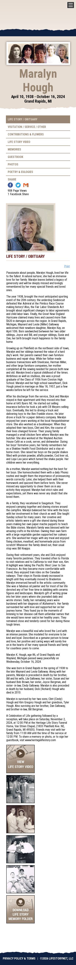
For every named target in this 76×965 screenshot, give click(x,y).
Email (25, 185)
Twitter (18, 185)
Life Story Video (19, 142)
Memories (14, 149)
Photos (13, 164)
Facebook (10, 185)
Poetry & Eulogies (20, 172)
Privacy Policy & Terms (19, 958)
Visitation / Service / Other (27, 127)
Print (67, 266)
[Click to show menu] (70, 5)
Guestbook (15, 157)
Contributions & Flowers (26, 134)
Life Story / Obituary (22, 119)
